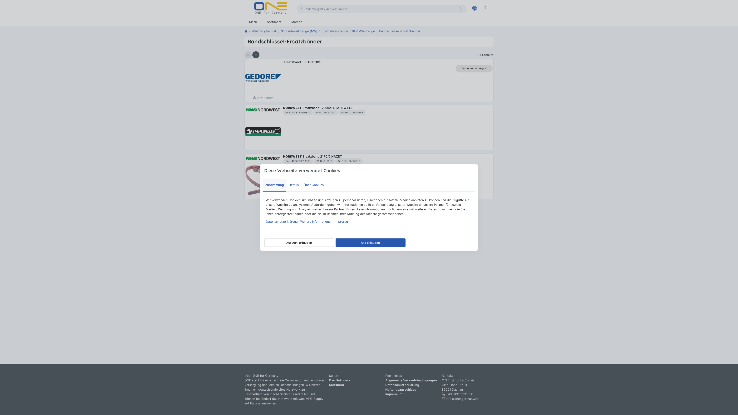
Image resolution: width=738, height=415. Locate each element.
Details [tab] (294, 185)
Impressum (343, 221)
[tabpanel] (369, 211)
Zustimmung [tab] (274, 185)
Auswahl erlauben (299, 243)
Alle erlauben (370, 243)
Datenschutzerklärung (282, 221)
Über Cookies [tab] (314, 185)
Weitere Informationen (316, 221)
